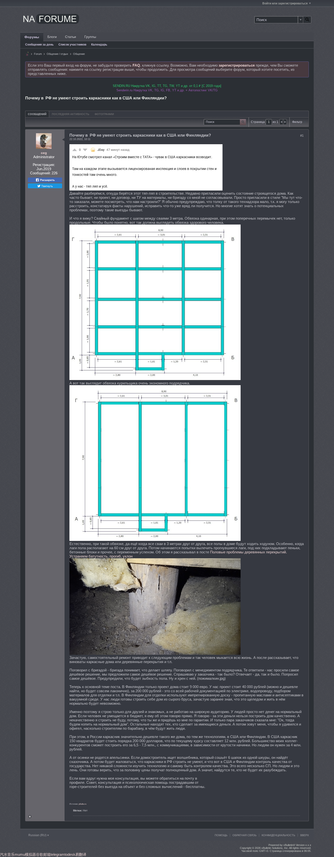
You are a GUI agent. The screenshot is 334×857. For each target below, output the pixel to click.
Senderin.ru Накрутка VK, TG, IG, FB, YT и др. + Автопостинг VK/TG (167, 90)
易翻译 (80, 854)
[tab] (37, 114)
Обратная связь (244, 835)
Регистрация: (44, 165)
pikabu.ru (82, 804)
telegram (58, 854)
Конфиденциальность (278, 835)
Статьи (70, 37)
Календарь (99, 44)
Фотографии (104, 114)
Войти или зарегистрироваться (285, 3)
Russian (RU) (37, 835)
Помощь (221, 835)
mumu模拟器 (25, 854)
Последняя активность (70, 114)
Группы (90, 37)
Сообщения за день (39, 44)
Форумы (31, 37)
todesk (70, 854)
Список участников (72, 44)
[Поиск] (307, 19)
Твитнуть (47, 186)
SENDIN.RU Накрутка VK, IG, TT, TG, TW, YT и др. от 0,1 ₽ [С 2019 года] (167, 86)
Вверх (304, 835)
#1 (302, 135)
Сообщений (37, 114)
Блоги (52, 37)
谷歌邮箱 (43, 854)
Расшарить (47, 180)
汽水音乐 (7, 854)
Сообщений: (40, 173)
